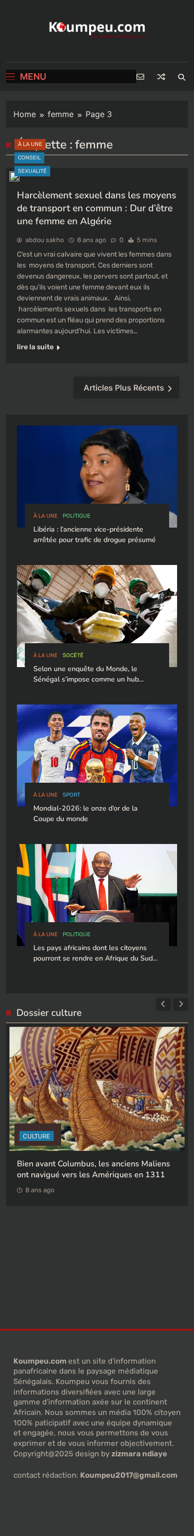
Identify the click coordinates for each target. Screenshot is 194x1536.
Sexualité (32, 171)
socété (73, 655)
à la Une (30, 144)
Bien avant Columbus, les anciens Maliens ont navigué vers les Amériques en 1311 (93, 1169)
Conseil (29, 157)
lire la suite (35, 347)
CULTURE (36, 1136)
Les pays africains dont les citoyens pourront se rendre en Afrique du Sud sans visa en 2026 (93, 958)
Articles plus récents (124, 388)
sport (71, 795)
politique (77, 516)
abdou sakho (44, 240)
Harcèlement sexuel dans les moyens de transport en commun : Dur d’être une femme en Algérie (96, 208)
